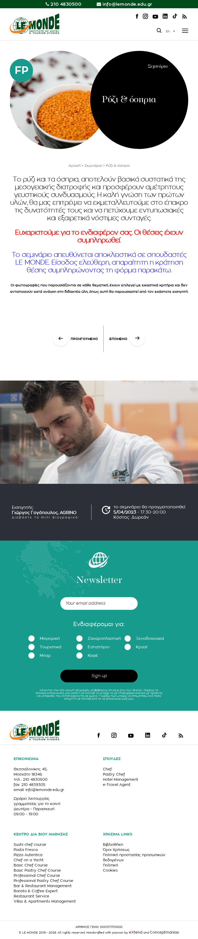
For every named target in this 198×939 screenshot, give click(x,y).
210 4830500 (66, 4)
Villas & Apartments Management (45, 901)
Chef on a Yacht (29, 860)
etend (135, 932)
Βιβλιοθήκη (113, 844)
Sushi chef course (30, 844)
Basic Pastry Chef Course (37, 870)
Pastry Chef (114, 774)
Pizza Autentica (28, 855)
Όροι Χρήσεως (116, 849)
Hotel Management (120, 779)
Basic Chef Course (31, 865)
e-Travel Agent (116, 784)
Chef (107, 769)
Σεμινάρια (93, 165)
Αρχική (74, 165)
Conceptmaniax (164, 932)
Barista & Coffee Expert (36, 891)
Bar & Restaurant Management (43, 886)
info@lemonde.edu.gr (127, 4)
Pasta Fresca (26, 849)
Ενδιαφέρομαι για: (99, 624)
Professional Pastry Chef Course (43, 880)
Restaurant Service (31, 896)
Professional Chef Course (37, 875)
